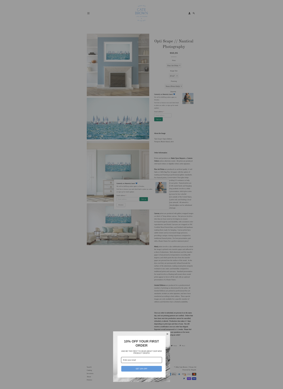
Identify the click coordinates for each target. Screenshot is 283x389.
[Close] (167, 334)
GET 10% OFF (141, 369)
